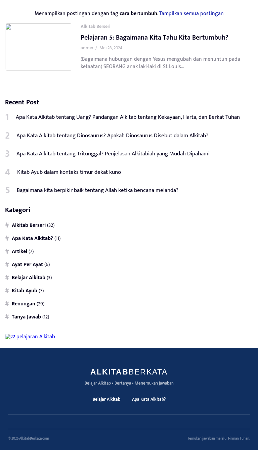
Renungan (23, 303)
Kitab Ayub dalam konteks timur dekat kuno (69, 172)
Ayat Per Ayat (27, 264)
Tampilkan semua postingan (191, 13)
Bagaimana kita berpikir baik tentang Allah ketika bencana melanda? (97, 190)
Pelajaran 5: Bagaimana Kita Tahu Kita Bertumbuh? (154, 37)
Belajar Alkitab (28, 277)
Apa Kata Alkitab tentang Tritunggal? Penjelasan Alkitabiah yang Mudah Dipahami (113, 153)
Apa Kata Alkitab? (32, 238)
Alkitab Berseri (96, 26)
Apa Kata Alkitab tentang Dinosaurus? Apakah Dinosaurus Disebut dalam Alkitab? (112, 135)
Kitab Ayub (24, 290)
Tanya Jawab (26, 316)
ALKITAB (129, 371)
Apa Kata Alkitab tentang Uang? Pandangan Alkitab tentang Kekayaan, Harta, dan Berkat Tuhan (128, 117)
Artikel (19, 251)
